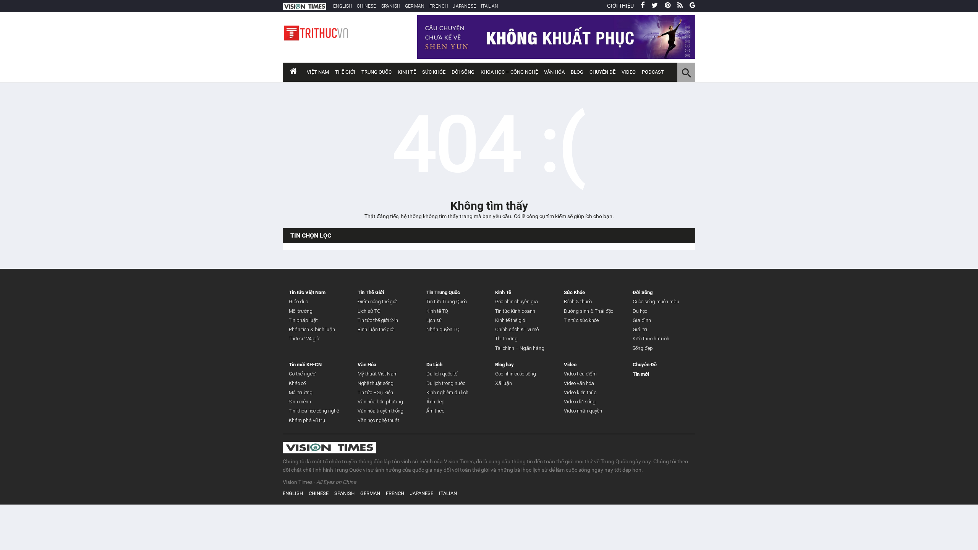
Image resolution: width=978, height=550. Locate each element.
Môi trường (301, 311)
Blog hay (504, 364)
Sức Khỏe (433, 72)
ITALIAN (489, 6)
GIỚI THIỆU (620, 6)
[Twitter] (654, 6)
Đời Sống (463, 72)
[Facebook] (642, 6)
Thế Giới (345, 72)
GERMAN (414, 6)
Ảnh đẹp (435, 401)
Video (629, 72)
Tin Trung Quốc (443, 292)
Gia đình (642, 320)
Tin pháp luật (303, 320)
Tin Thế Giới (371, 292)
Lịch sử (434, 320)
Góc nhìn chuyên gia (516, 301)
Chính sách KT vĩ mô (517, 329)
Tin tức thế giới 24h (378, 320)
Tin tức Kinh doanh (515, 311)
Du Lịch (434, 364)
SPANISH (390, 6)
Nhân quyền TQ (443, 329)
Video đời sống (580, 401)
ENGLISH (342, 6)
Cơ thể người (303, 374)
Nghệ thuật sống (375, 383)
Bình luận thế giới (376, 329)
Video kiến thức (580, 392)
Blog (577, 72)
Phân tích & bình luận (312, 329)
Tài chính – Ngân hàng (519, 348)
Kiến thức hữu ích (651, 338)
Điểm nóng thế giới (378, 301)
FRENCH (438, 6)
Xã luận (503, 383)
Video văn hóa (579, 383)
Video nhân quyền (583, 411)
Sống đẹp (643, 348)
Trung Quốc (376, 72)
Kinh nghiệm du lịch (447, 392)
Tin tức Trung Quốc (446, 301)
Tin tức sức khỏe (581, 320)
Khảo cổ (297, 383)
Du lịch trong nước (445, 383)
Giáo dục (298, 301)
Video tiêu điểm (580, 374)
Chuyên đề (602, 72)
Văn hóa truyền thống (380, 411)
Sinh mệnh (300, 401)
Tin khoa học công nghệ (314, 411)
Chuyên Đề (645, 364)
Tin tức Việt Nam (307, 292)
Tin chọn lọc (310, 235)
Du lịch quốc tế (441, 374)
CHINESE (366, 6)
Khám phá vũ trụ (307, 420)
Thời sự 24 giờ (304, 338)
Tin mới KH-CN (305, 364)
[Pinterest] (667, 6)
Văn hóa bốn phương (380, 401)
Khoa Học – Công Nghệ (509, 72)
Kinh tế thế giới (510, 320)
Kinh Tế (407, 72)
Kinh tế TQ (437, 311)
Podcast (653, 72)
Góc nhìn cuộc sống (515, 374)
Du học (640, 311)
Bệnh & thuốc (578, 301)
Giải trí (640, 329)
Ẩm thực (435, 411)
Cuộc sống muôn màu (656, 301)
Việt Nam (318, 72)
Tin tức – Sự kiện (375, 392)
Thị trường (506, 338)
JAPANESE (464, 6)
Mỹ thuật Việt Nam (378, 374)
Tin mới (641, 374)
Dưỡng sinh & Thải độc (588, 311)
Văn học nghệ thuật (378, 420)
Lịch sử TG (369, 311)
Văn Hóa (554, 72)
